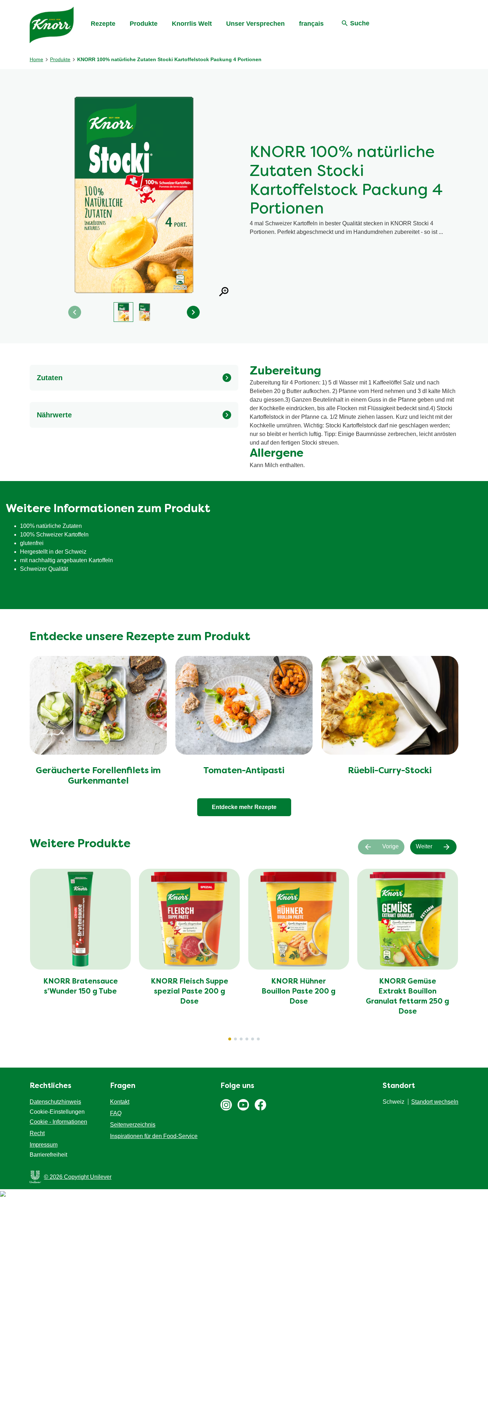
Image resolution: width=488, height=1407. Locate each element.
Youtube (243, 1105)
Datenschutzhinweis (55, 1102)
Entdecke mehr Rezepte (244, 807)
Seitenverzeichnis (132, 1125)
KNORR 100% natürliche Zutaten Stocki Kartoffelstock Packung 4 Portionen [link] (169, 59)
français (311, 23)
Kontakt (119, 1102)
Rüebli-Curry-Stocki (390, 771)
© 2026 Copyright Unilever (77, 1177)
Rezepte (103, 23)
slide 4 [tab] (246, 1039)
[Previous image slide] (74, 312)
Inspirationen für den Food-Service (154, 1136)
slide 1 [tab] (229, 1039)
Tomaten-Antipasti (243, 771)
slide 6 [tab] (258, 1039)
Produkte (144, 23)
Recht (37, 1133)
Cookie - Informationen (58, 1122)
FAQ (115, 1113)
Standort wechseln (434, 1102)
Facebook (260, 1105)
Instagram (226, 1105)
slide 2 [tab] (235, 1039)
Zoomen (224, 291)
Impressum (44, 1145)
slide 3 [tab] (241, 1039)
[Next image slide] (193, 312)
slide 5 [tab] (252, 1039)
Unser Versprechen (255, 23)
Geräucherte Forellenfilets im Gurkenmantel (98, 776)
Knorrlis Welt (192, 23)
